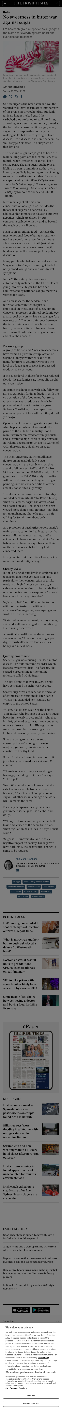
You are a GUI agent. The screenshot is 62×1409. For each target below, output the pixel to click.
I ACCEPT (31, 1396)
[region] (31, 1366)
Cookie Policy (43, 1358)
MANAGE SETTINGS (31, 1404)
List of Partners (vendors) (16, 1388)
